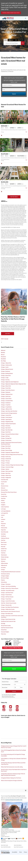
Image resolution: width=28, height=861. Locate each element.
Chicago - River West (5, 448)
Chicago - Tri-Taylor (5, 462)
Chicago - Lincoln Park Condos (8, 601)
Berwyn (2, 354)
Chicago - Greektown (6, 402)
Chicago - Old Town (5, 436)
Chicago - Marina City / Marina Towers (9, 588)
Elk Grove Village (5, 578)
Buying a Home (20, 841)
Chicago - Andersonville (6, 365)
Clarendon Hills (4, 479)
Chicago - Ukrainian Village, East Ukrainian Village (12, 465)
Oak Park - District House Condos (8, 603)
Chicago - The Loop (5, 460)
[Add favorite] (26, 132)
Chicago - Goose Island (6, 398)
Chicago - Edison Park (6, 386)
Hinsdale (3, 502)
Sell (16, 40)
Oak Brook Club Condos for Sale (8, 621)
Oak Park (3, 540)
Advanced (11, 40)
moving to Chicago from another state (13, 799)
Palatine (3, 580)
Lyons (2, 521)
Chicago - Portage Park (6, 438)
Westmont (3, 559)
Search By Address (17, 845)
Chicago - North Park (5, 432)
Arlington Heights (5, 575)
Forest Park (3, 494)
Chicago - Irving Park (5, 404)
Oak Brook (3, 536)
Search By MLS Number (6, 847)
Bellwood (3, 350)
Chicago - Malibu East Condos (8, 609)
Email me (3, 835)
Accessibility (14, 852)
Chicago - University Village (7, 467)
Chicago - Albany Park (6, 363)
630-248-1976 (4, 833)
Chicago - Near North (6, 427)
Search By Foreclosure (18, 847)
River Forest (3, 542)
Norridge (3, 623)
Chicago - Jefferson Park (6, 409)
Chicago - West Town (5, 473)
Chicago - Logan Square (6, 419)
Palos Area (3, 634)
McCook (3, 525)
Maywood (3, 523)
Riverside (3, 546)
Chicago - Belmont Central (7, 369)
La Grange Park (4, 513)
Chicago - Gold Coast (6, 396)
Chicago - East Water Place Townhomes (10, 607)
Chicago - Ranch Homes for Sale (8, 619)
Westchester (4, 555)
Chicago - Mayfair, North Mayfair (8, 423)
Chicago (3, 569)
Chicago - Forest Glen (6, 388)
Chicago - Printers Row (6, 440)
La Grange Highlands (5, 511)
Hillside (2, 500)
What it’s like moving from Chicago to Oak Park (11, 780)
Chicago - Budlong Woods (7, 373)
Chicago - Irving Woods (6, 406)
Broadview (3, 356)
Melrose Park (4, 527)
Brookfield (3, 358)
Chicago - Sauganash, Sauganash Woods (10, 452)
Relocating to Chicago (11, 841)
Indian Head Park (5, 506)
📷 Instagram (11, 838)
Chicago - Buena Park (6, 375)
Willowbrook (4, 565)
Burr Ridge (3, 360)
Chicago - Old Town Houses (7, 596)
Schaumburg (4, 582)
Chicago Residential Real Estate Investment (10, 571)
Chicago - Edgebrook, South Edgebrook (9, 381)
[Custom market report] (14, 644)
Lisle (2, 517)
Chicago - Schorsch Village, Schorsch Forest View (12, 454)
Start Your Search (14, 196)
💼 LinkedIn (19, 838)
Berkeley (3, 352)
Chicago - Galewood (5, 392)
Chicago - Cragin (4, 377)
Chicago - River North (6, 446)
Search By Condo (4, 845)
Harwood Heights (5, 631)
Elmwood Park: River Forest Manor (9, 492)
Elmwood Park (4, 490)
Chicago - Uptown (5, 469)
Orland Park (4, 629)
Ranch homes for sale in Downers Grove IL (10, 611)
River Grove (3, 544)
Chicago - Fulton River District (8, 390)
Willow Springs (4, 563)
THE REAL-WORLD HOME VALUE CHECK (11, 12)
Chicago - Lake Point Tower (7, 592)
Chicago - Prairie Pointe (6, 594)
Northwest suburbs (5, 573)
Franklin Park (4, 496)
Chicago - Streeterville (6, 458)
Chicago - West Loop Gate (7, 471)
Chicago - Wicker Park (6, 475)
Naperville (3, 529)
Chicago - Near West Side (6, 429)
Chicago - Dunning (5, 379)
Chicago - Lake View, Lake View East (9, 411)
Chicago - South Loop (6, 456)
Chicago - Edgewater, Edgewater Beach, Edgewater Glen (13, 383)
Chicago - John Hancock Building (8, 586)
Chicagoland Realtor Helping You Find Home (11, 777)
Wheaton (3, 561)
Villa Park (3, 552)
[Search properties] (22, 43)
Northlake (3, 534)
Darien (2, 483)
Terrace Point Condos (6, 625)
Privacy (25, 852)
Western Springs (4, 557)
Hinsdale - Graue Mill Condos (7, 590)
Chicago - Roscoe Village (6, 450)
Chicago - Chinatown (5, 584)
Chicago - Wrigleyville (6, 477)
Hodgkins (3, 504)
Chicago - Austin (4, 367)
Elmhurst (3, 488)
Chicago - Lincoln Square (6, 417)
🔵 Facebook (4, 838)
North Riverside (4, 532)
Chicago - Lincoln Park (6, 415)
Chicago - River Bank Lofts (7, 613)
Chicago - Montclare (5, 425)
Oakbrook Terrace (5, 538)
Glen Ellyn (3, 498)
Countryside (4, 481)
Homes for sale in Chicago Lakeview (9, 413)
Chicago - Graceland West (7, 400)
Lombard (3, 519)
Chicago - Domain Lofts (6, 605)
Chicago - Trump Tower (6, 598)
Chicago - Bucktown (5, 371)
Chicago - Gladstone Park (6, 394)
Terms (20, 852)
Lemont (2, 515)
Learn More (7, 333)
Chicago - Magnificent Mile (7, 421)
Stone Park (3, 550)
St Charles (3, 567)
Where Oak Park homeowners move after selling (12, 766)
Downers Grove (4, 485)
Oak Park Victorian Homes (7, 627)
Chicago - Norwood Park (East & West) (9, 434)
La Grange (3, 508)
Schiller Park (4, 548)
